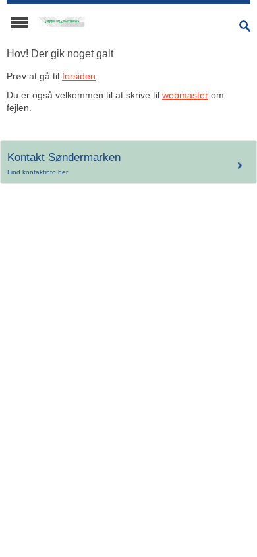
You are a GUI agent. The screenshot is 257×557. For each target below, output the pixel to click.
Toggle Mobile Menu (19, 22)
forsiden (79, 76)
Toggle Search (244, 26)
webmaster (185, 95)
